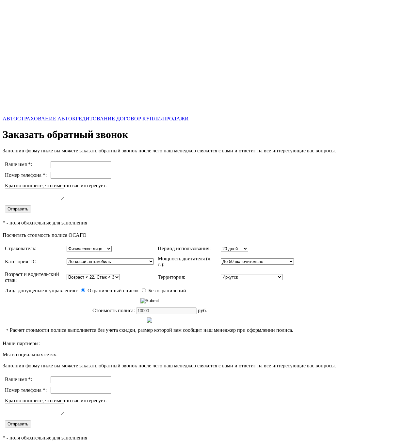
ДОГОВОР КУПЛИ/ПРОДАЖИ (152, 118)
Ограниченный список (112, 290)
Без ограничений (166, 290)
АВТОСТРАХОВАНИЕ (29, 118)
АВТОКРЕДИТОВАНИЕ (86, 118)
